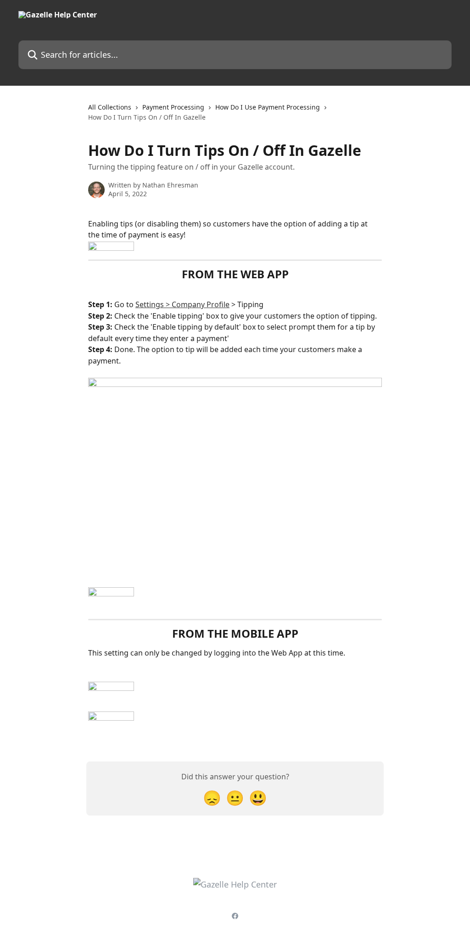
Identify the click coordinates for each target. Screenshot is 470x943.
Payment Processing (173, 107)
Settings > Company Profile (182, 304)
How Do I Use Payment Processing (267, 107)
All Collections (109, 107)
